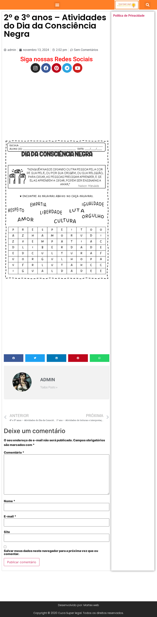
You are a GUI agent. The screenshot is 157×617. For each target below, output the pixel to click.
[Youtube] (77, 68)
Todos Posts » (48, 387)
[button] (57, 5)
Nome (9, 501)
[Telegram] (67, 68)
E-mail (10, 516)
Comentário (14, 452)
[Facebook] (46, 68)
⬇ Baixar (56, 213)
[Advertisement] (56, 103)
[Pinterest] (56, 68)
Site (7, 531)
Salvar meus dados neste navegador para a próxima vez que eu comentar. (51, 552)
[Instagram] (35, 68)
